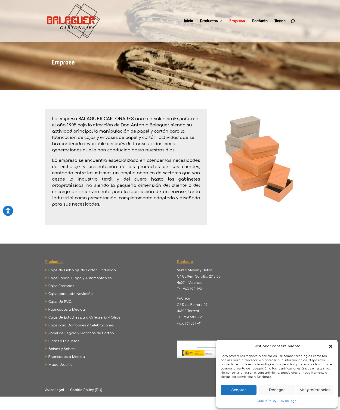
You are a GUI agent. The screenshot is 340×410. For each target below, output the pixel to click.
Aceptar (238, 390)
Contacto (260, 21)
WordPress (143, 403)
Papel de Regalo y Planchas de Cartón (81, 333)
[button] (330, 346)
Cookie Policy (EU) (86, 390)
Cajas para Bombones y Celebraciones (81, 325)
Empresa (237, 21)
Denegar (277, 390)
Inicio (188, 21)
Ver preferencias (315, 390)
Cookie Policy (266, 401)
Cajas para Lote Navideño (70, 294)
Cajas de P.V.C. (60, 302)
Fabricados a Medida (66, 309)
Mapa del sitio (60, 364)
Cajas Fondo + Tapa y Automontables (80, 278)
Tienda (280, 21)
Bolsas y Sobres (62, 349)
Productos (209, 21)
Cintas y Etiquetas (63, 341)
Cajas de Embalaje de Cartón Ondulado (82, 270)
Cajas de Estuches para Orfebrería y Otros (84, 317)
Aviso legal (289, 401)
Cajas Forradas (61, 286)
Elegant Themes (85, 403)
